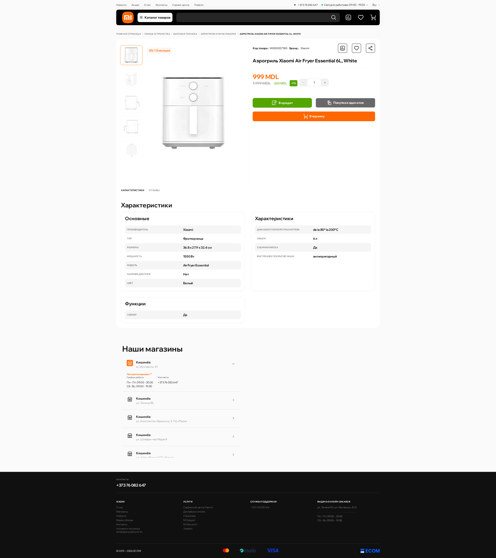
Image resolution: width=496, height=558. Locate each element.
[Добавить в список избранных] (356, 48)
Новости (121, 4)
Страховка (189, 515)
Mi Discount (190, 524)
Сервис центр (180, 4)
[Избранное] (360, 17)
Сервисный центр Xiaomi (198, 507)
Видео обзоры (124, 520)
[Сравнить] (348, 17)
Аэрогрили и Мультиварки (218, 34)
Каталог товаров (157, 17)
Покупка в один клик (348, 103)
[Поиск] (333, 17)
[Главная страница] (128, 17)
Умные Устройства (157, 34)
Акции (135, 4)
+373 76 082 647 (308, 4)
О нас (147, 4)
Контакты (161, 4)
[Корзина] (373, 17)
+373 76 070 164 (259, 507)
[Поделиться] (370, 48)
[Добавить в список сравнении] (342, 48)
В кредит (286, 103)
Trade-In (198, 4)
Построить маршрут (138, 374)
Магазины (122, 511)
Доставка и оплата (194, 511)
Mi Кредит (189, 520)
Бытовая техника (185, 34)
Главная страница (128, 34)
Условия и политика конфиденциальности (129, 530)
